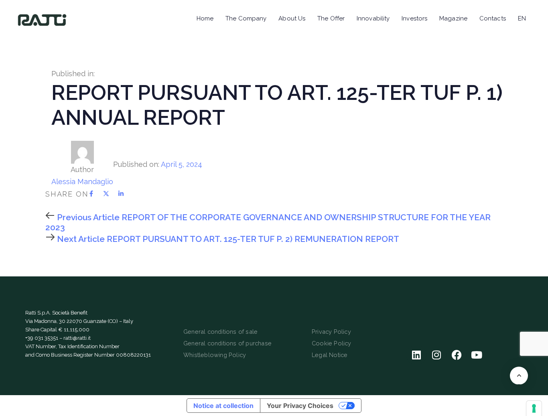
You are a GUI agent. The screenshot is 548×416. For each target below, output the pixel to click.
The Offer (331, 18)
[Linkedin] (416, 355)
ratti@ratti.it (77, 338)
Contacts (492, 18)
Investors (414, 18)
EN (522, 18)
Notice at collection (223, 406)
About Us (291, 18)
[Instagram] (436, 355)
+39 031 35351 (41, 338)
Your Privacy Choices (300, 406)
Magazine (453, 18)
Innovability (373, 18)
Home (205, 18)
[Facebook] (457, 355)
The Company (245, 18)
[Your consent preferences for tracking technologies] (534, 408)
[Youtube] (477, 355)
